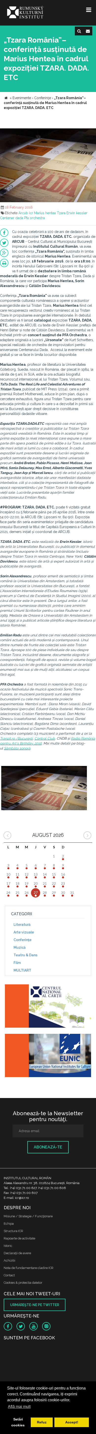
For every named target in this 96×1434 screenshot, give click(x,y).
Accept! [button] (71, 1422)
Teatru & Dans (25, 955)
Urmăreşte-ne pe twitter (34, 1305)
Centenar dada (11, 218)
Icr (31, 213)
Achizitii (9, 1260)
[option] (44, 788)
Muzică (20, 947)
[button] (92, 133)
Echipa (9, 1223)
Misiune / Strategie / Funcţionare (28, 1216)
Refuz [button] (42, 1422)
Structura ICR (13, 1231)
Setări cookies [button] (18, 1422)
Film (17, 963)
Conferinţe (23, 940)
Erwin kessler (76, 213)
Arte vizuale (24, 932)
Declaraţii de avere (17, 1253)
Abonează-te (48, 1147)
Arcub (23, 213)
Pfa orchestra (34, 218)
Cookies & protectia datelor (23, 1282)
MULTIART (22, 970)
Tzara (61, 213)
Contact (9, 1275)
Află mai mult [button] (19, 1406)
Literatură (22, 925)
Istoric (8, 1246)
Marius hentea (45, 213)
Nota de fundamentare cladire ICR (28, 1268)
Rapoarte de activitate (19, 1238)
